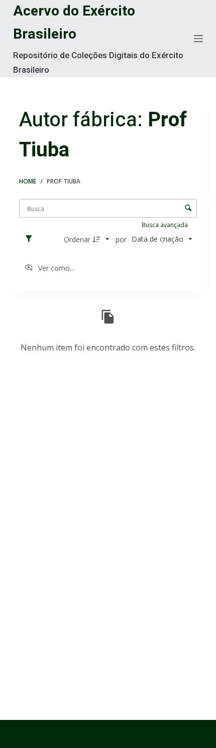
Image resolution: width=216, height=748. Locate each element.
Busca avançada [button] (165, 225)
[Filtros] (31, 239)
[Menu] (198, 38)
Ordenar (77, 239)
